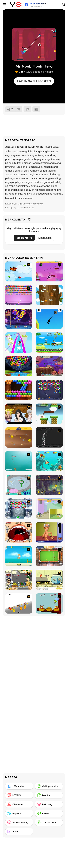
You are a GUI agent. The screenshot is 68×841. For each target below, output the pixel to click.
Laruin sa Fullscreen (34, 81)
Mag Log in (45, 237)
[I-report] (27, 109)
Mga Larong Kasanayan (30, 203)
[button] (19, 198)
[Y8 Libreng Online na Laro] (15, 4)
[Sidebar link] (4, 4)
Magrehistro (24, 237)
